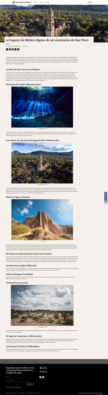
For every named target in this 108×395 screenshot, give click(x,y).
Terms (55, 205)
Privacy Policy (59, 205)
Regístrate (64, 202)
